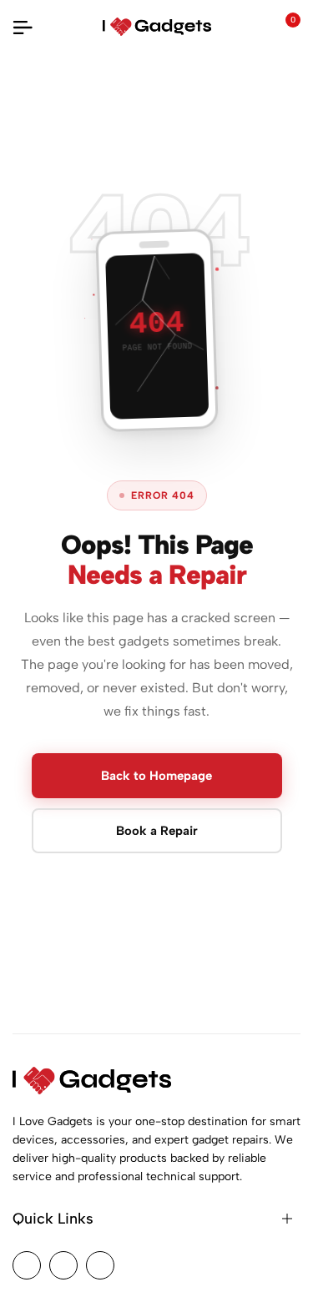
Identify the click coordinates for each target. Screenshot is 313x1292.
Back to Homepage (156, 775)
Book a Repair (157, 830)
